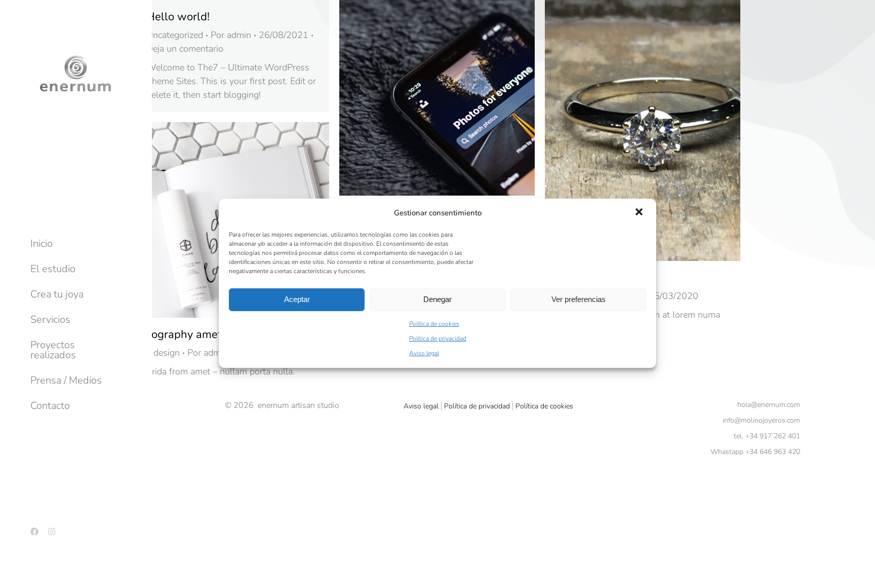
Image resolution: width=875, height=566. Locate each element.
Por (231, 35)
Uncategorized (174, 35)
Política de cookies (434, 324)
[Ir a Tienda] (860, 551)
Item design (157, 353)
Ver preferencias (578, 299)
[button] (640, 213)
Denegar (437, 299)
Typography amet (178, 334)
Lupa (423, 98)
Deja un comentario (184, 49)
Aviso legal (424, 353)
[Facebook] (34, 531)
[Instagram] (52, 531)
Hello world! (178, 16)
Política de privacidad (437, 338)
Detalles (451, 98)
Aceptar (297, 299)
